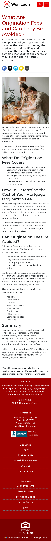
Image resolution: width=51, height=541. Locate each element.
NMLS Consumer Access (25, 403)
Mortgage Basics (25, 497)
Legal (25, 449)
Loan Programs (25, 486)
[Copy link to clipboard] (27, 68)
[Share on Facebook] (4, 68)
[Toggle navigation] (46, 4)
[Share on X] (10, 68)
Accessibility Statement (26, 460)
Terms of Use (25, 471)
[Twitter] (24, 533)
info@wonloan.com (25, 426)
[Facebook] (20, 533)
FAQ (25, 508)
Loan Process (25, 491)
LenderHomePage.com (34, 537)
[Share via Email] (21, 68)
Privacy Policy (25, 455)
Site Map (25, 466)
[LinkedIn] (27, 533)
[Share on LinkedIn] (15, 68)
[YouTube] (31, 533)
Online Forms (25, 502)
